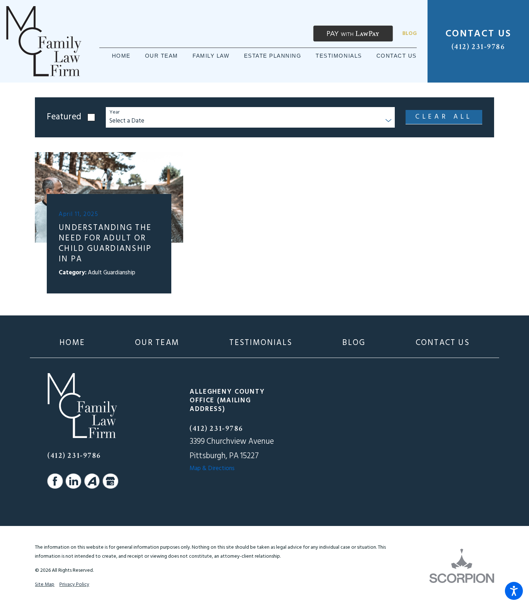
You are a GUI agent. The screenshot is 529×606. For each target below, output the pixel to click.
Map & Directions (212, 468)
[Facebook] (55, 481)
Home (72, 343)
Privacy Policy (74, 584)
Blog (409, 33)
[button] (514, 591)
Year (114, 113)
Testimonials (260, 343)
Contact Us (443, 343)
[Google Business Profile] (110, 481)
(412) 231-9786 (478, 46)
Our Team (157, 343)
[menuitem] (121, 56)
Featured (64, 117)
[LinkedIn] (73, 481)
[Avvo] (92, 481)
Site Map (44, 584)
